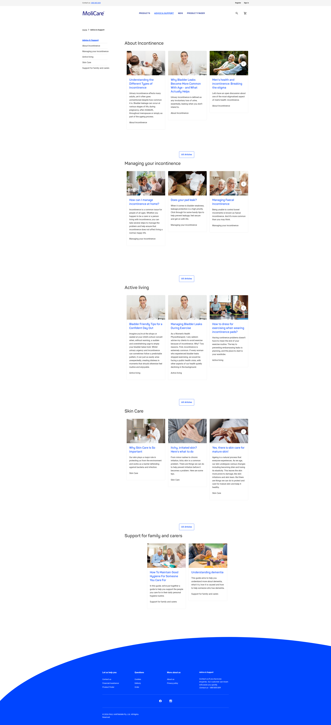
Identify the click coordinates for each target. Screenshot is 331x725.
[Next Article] (243, 63)
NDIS (180, 13)
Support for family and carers (95, 68)
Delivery (138, 683)
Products (144, 13)
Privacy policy (172, 683)
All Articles (186, 154)
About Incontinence (91, 46)
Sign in (246, 3)
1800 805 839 (96, 3)
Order (137, 687)
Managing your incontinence (95, 51)
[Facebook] (160, 701)
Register (238, 3)
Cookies (138, 679)
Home (84, 30)
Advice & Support (164, 13)
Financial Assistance (110, 683)
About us (170, 679)
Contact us (106, 679)
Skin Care (86, 62)
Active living (87, 57)
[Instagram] (170, 701)
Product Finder (196, 13)
